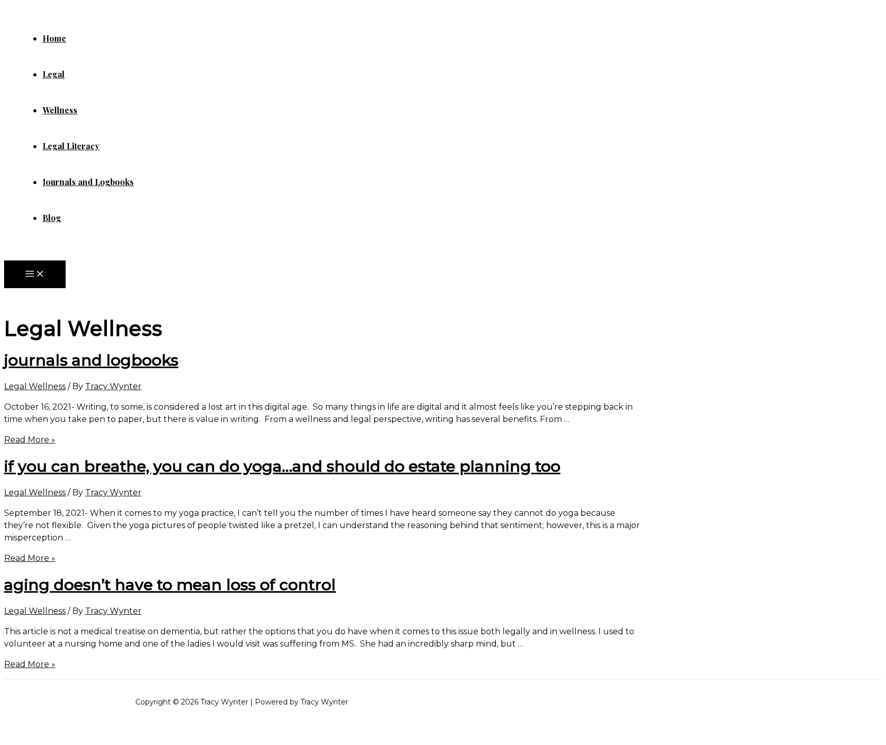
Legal (54, 74)
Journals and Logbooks (88, 181)
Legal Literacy (71, 145)
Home (54, 38)
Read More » (29, 440)
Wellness (60, 110)
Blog (52, 217)
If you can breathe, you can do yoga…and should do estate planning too (282, 466)
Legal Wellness (35, 386)
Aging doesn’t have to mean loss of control (170, 584)
